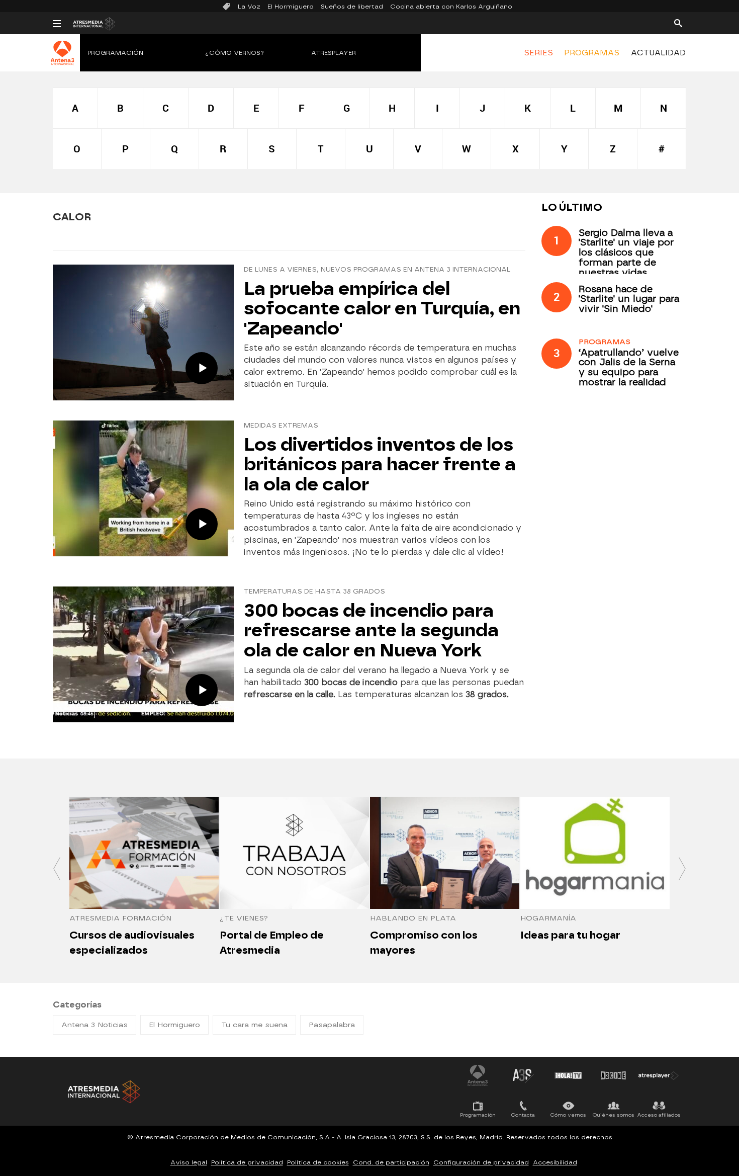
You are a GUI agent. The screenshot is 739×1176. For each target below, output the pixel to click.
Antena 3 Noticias (94, 1025)
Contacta (523, 1115)
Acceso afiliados (659, 1115)
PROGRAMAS (591, 52)
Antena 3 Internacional (477, 1075)
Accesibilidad (555, 1162)
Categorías (77, 1005)
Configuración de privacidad (481, 1162)
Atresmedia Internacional (103, 1092)
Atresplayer (333, 52)
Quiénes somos (613, 1115)
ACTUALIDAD (658, 52)
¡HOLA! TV (568, 1075)
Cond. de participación (391, 1162)
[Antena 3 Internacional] (62, 59)
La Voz (249, 6)
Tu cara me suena (254, 1025)
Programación (115, 52)
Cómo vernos (568, 1115)
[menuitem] (538, 52)
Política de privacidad (247, 1162)
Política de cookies (318, 1162)
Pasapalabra (332, 1025)
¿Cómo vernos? (235, 52)
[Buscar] (678, 23)
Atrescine (613, 1075)
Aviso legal (188, 1162)
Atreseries (523, 1075)
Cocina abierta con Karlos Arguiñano (451, 6)
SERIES (538, 52)
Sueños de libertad (352, 6)
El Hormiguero (290, 6)
